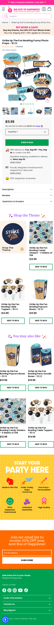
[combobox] (27, 16)
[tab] (21, 104)
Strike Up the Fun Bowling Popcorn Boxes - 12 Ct (40, 279)
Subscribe (27, 560)
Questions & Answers (13, 201)
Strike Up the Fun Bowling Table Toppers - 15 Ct (12, 279)
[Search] (6, 16)
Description (8, 189)
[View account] (44, 9)
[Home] (24, 9)
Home (5, 22)
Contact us (9, 604)
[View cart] (49, 10)
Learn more (15, 162)
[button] (6, 111)
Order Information (13, 598)
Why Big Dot (10, 610)
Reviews (6, 195)
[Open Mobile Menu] (5, 9)
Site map (32, 619)
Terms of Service (21, 619)
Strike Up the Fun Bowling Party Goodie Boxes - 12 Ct (39, 373)
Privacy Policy (7, 619)
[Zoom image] (47, 99)
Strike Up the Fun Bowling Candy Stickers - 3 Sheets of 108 (40, 224)
